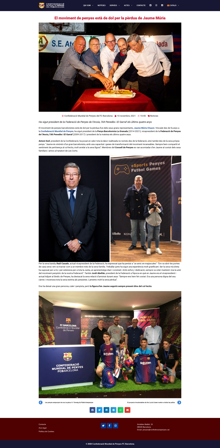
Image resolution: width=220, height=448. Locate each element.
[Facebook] (109, 425)
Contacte (141, 5)
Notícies (102, 5)
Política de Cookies (46, 431)
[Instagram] (115, 425)
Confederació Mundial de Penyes (56, 131)
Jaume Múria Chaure (144, 128)
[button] (92, 410)
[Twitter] (103, 425)
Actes (127, 5)
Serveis (113, 5)
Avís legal (42, 428)
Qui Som (87, 5)
